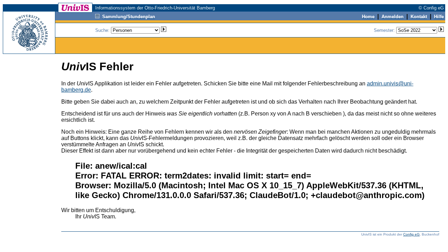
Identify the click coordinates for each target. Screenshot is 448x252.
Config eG (411, 234)
